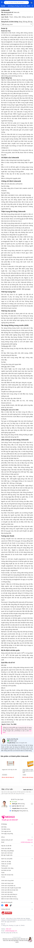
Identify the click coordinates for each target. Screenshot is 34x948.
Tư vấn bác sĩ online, (23, 940)
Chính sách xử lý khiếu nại (8, 885)
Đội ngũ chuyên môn (6, 855)
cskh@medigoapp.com (27, 842)
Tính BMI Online (5, 829)
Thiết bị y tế (4, 866)
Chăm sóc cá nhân (6, 863)
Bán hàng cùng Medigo (7, 850)
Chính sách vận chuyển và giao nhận (11, 887)
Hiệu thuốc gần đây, (13, 940)
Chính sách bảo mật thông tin (9, 894)
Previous (2, 804)
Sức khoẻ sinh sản (6, 870)
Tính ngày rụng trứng (7, 833)
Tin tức (3, 877)
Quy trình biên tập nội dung (8, 896)
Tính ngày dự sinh (6, 831)
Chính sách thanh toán (7, 883)
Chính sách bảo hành (7, 892)
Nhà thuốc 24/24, (7, 939)
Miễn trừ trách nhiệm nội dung (9, 899)
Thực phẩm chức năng (7, 868)
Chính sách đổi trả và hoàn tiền (9, 890)
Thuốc (3, 872)
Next (32, 804)
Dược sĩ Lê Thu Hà (12, 739)
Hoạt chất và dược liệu (7, 874)
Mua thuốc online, (15, 939)
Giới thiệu (4, 827)
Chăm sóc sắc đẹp (6, 861)
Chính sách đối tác (6, 848)
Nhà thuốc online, (24, 939)
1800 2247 (30, 840)
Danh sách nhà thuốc (7, 853)
